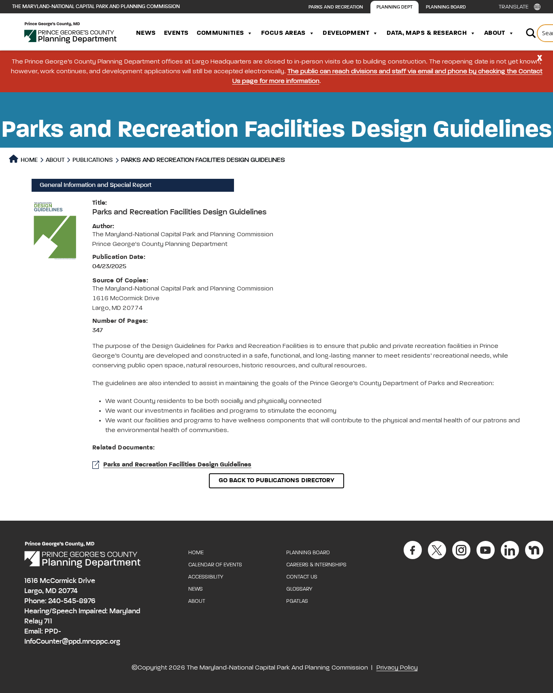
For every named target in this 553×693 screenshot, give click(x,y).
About (494, 33)
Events (176, 33)
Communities (220, 33)
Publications (92, 160)
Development (346, 33)
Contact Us (301, 577)
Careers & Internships (316, 565)
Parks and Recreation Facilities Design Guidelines (177, 465)
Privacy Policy (397, 668)
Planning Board (446, 7)
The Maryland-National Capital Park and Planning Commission (96, 6)
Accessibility (205, 577)
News (146, 33)
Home (28, 160)
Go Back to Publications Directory (276, 480)
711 (48, 621)
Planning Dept (394, 7)
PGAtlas (297, 601)
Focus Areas (283, 33)
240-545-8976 (72, 601)
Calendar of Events (215, 565)
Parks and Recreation (335, 7)
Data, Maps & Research (427, 33)
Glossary (299, 589)
